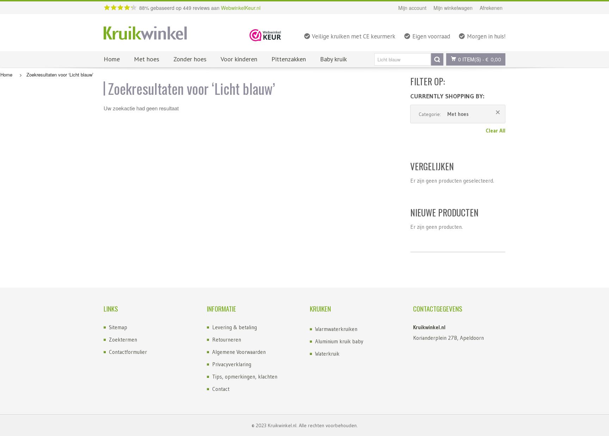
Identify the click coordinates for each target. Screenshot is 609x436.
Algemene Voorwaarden (239, 352)
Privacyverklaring (231, 364)
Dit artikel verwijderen (498, 112)
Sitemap (118, 327)
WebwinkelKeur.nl (240, 7)
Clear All (495, 130)
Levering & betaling (234, 327)
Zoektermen (123, 339)
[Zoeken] (437, 59)
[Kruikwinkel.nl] (145, 33)
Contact (220, 389)
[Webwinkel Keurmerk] (265, 34)
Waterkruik (327, 353)
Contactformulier (128, 352)
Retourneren (226, 339)
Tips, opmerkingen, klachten (244, 376)
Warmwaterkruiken (336, 329)
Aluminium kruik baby (339, 341)
